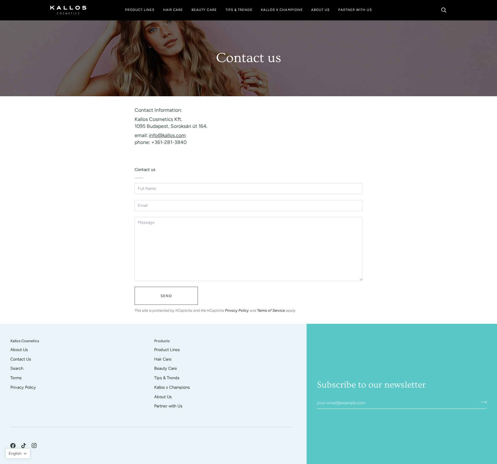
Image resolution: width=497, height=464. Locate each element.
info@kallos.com (167, 135)
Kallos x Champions (172, 387)
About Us (19, 349)
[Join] (482, 402)
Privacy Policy (237, 310)
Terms (16, 377)
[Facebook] (13, 445)
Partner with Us (168, 406)
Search (16, 368)
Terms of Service (271, 310)
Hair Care (162, 359)
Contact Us (20, 359)
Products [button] (162, 341)
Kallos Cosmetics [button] (24, 341)
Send (166, 296)
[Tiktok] (23, 445)
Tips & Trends (166, 377)
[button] (139, 10)
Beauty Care (165, 368)
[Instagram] (34, 445)
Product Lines (167, 349)
